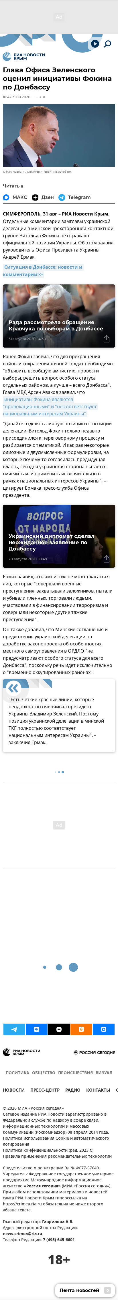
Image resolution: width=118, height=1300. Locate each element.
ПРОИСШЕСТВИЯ (75, 1073)
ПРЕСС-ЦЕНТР (45, 1091)
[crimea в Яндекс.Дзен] (59, 1029)
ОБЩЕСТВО (43, 1073)
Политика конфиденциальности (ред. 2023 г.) (48, 1150)
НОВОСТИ (14, 1091)
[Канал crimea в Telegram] (14, 1029)
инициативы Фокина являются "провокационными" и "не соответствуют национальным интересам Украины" (50, 406)
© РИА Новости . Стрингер (21, 172)
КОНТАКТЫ (98, 1091)
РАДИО (72, 1091)
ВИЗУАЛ (104, 1073)
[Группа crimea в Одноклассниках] (81, 1029)
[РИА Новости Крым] (23, 56)
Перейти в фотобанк (56, 172)
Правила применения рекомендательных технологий (57, 1156)
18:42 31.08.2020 (16, 97)
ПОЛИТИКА (17, 1073)
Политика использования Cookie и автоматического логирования (56, 1141)
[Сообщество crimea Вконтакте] (37, 1029)
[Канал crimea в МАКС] (104, 1029)
